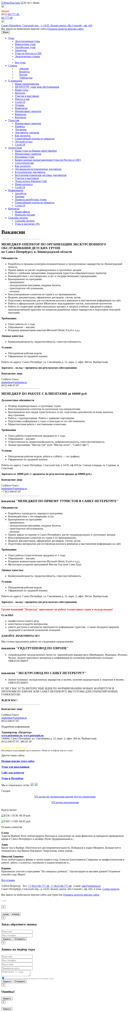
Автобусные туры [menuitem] (25, 47)
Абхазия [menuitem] (24, 68)
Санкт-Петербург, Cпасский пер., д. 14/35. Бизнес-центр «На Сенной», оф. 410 (46, 25)
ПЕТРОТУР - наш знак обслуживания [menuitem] (37, 86)
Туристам (13, 120)
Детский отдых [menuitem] (23, 141)
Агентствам (15, 147)
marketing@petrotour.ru (14, 382)
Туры (11, 38)
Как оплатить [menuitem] (22, 135)
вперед (15, 914)
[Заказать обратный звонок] (6, 22)
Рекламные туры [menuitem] (24, 156)
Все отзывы (8, 880)
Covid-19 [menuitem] (20, 102)
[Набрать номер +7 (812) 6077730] (3, 7)
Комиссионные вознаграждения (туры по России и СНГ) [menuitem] (48, 159)
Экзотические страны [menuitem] (27, 56)
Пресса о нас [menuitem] (22, 99)
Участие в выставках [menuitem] (27, 96)
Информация (15, 190)
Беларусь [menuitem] (24, 71)
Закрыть (7, 939)
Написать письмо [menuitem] (25, 214)
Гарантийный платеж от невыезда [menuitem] (34, 138)
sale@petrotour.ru (91, 885)
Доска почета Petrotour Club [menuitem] (31, 181)
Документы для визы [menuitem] (27, 132)
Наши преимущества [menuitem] (27, 83)
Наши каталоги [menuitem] (24, 184)
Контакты (13, 208)
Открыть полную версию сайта (65, 28)
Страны (12, 65)
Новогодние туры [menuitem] (25, 44)
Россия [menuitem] (23, 74)
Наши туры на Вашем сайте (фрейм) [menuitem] (36, 150)
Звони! (5, 10)
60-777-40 (7, 17)
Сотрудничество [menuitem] (24, 163)
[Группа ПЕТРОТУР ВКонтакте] (32, 785)
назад (6, 914)
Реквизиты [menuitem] (21, 108)
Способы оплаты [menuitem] (25, 220)
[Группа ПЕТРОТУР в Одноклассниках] (36, 785)
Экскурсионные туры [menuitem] (27, 41)
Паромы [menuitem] (19, 196)
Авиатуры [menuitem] (21, 50)
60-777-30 (13, 14)
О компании (15, 80)
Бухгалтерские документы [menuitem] (30, 172)
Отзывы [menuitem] (19, 105)
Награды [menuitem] (20, 92)
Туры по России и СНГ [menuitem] (28, 53)
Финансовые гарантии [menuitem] (28, 111)
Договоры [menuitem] (21, 129)
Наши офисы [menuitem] (22, 211)
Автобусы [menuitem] (20, 193)
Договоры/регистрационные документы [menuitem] (38, 169)
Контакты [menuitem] (20, 117)
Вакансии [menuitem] (20, 114)
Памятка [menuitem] (20, 126)
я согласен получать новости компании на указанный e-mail (29, 979)
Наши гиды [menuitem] (21, 89)
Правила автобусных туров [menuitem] (30, 199)
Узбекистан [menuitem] (25, 77)
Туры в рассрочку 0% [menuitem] (27, 223)
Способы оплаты (18, 217)
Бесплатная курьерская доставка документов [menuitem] (41, 175)
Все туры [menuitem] (20, 62)
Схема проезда (110, 889)
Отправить (20, 939)
